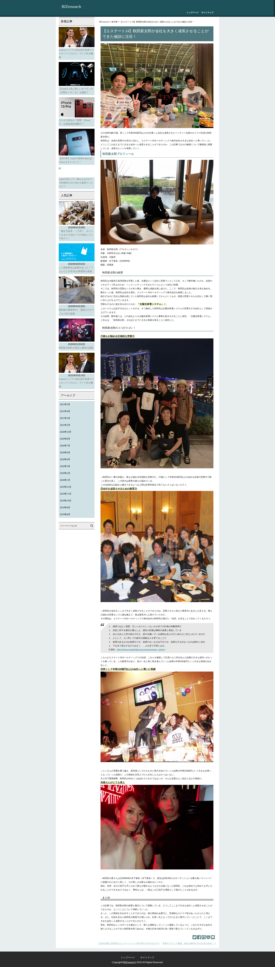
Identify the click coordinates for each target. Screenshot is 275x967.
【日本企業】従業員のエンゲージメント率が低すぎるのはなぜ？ (129, 943)
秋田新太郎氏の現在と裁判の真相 (76, 348)
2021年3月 (65, 418)
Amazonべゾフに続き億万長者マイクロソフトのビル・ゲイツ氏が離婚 (76, 53)
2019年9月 (65, 507)
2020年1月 (65, 480)
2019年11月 (65, 494)
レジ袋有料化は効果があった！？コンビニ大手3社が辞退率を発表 (76, 269)
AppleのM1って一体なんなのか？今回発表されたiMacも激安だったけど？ (76, 183)
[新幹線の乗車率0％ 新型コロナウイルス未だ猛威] (77, 290)
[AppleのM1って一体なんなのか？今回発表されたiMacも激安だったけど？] (77, 172)
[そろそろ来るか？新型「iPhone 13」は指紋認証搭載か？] (77, 107)
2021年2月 (65, 425)
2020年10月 (65, 432)
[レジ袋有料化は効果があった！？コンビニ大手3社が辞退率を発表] (77, 253)
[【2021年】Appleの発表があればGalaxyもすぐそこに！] (77, 143)
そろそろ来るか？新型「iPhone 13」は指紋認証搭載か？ (74, 122)
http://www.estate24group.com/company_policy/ (141, 649)
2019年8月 (65, 514)
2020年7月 (65, 445)
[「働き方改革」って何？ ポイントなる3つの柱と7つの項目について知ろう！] (77, 213)
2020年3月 (65, 466)
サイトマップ (207, 12)
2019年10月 (65, 500)
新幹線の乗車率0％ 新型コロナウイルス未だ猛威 (76, 312)
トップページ (192, 12)
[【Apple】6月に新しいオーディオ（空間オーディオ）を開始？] (77, 74)
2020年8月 (65, 439)
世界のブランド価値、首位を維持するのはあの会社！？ (189, 943)
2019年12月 (65, 487)
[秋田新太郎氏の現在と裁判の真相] (77, 331)
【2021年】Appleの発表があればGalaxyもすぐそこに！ (75, 160)
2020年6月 (65, 452)
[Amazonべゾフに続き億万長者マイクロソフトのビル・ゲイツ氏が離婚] (77, 37)
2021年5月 (65, 404)
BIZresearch (71, 6)
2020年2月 (65, 473)
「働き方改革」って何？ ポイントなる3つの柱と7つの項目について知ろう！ (76, 235)
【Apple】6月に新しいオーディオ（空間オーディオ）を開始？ (76, 91)
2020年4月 (65, 459)
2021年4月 (65, 411)
